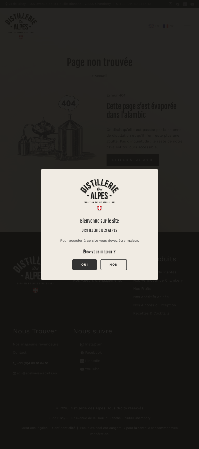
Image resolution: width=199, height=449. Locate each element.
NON (113, 264)
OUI (84, 264)
